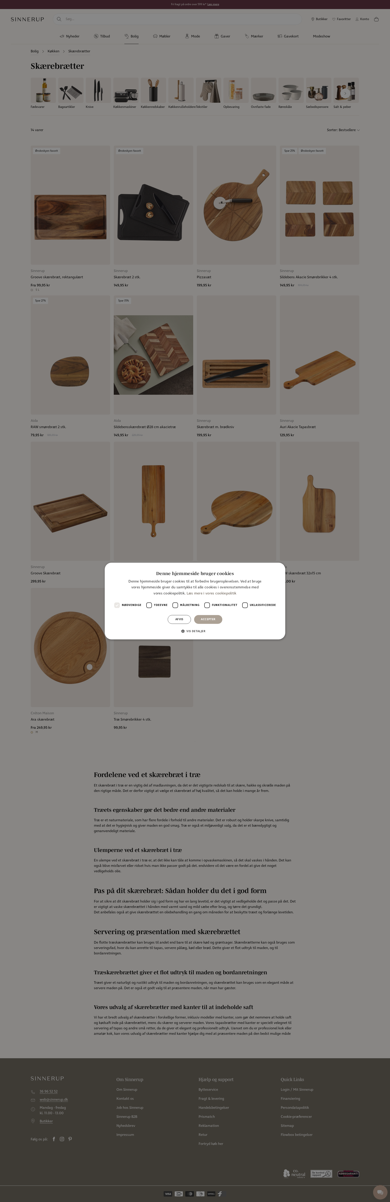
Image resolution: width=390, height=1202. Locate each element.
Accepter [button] (208, 619)
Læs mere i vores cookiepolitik (212, 593)
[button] (195, 631)
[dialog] (195, 601)
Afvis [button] (179, 619)
